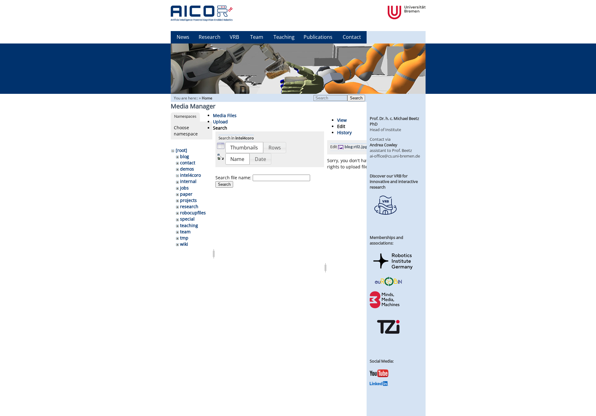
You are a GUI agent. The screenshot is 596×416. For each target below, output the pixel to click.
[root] (181, 150)
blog (184, 156)
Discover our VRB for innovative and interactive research (394, 181)
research (189, 206)
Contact (352, 37)
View (342, 120)
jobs (184, 188)
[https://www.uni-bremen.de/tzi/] (388, 339)
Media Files (225, 115)
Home (207, 98)
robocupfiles (193, 213)
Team (256, 37)
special (187, 219)
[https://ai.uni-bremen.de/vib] (385, 219)
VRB (234, 37)
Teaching (284, 37)
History (344, 132)
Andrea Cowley (383, 145)
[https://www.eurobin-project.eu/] (388, 285)
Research (209, 37)
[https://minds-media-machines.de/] (385, 307)
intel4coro (190, 175)
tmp (184, 238)
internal (188, 181)
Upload (220, 122)
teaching (189, 225)
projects (188, 200)
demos (187, 169)
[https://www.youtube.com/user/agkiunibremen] (379, 375)
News (183, 37)
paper (186, 194)
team (185, 232)
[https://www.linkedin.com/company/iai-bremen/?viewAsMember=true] (379, 384)
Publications (318, 37)
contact (187, 163)
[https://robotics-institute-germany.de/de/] (393, 270)
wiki (184, 244)
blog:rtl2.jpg (356, 147)
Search (356, 98)
